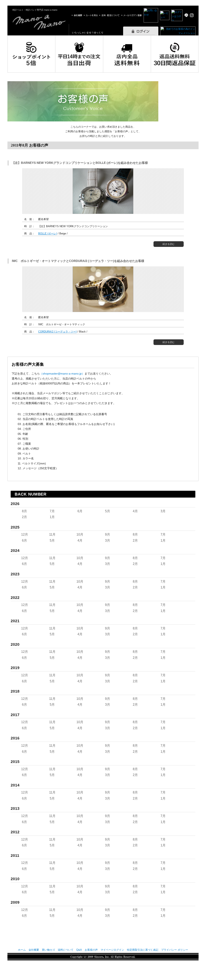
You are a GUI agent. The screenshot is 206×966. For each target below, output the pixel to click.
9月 (107, 534)
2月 (24, 517)
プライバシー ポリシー (174, 949)
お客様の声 (91, 949)
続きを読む (169, 244)
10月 (79, 534)
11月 (52, 534)
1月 (52, 517)
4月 (135, 511)
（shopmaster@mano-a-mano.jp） (62, 373)
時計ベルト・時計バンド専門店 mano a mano (34, 10)
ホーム (22, 949)
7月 (52, 511)
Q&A (79, 949)
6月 (79, 511)
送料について (65, 949)
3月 (163, 511)
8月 (24, 511)
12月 (24, 534)
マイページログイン (112, 949)
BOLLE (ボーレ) (47, 233)
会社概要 (34, 949)
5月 (107, 511)
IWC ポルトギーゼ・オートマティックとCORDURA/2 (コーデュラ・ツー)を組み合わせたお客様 (78, 261)
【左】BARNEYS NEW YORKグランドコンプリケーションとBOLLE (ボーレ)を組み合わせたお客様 (80, 162)
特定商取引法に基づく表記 (142, 949)
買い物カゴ (48, 949)
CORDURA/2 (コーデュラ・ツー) (57, 331)
